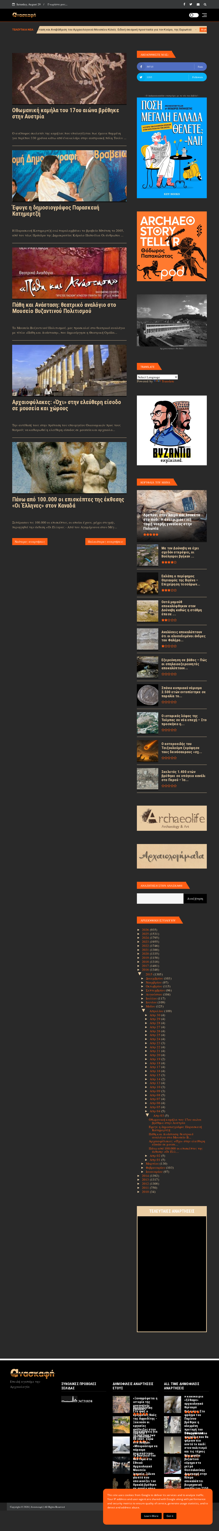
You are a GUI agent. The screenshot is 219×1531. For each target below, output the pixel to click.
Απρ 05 (155, 1107)
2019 (146, 957)
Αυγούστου (154, 994)
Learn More (151, 1516)
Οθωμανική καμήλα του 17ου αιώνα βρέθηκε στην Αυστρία (65, 113)
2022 (146, 945)
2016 (146, 969)
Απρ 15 (155, 1075)
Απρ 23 (155, 1043)
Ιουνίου (152, 1002)
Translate (168, 381)
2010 (146, 1191)
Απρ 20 (155, 1055)
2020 (146, 953)
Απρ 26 (155, 1031)
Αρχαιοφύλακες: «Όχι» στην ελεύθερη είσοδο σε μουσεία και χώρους (66, 405)
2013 (146, 1179)
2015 (150, 974)
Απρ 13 (155, 1083)
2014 (146, 1175)
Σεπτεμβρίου (156, 990)
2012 (146, 1183)
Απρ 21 (155, 1051)
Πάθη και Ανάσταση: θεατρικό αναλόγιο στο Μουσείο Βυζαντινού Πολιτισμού (64, 307)
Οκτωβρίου (154, 986)
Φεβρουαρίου (156, 1167)
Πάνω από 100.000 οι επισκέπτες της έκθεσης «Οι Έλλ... (176, 1150)
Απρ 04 (155, 1111)
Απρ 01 (155, 1159)
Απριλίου (156, 1011)
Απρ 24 (155, 1039)
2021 (146, 949)
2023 (146, 941)
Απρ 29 (155, 1019)
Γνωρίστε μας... (57, 4)
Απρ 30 (155, 1015)
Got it (170, 1516)
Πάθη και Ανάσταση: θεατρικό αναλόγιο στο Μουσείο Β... (171, 1135)
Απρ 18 (155, 1063)
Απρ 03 (159, 1115)
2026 (146, 929)
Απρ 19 (155, 1059)
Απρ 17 (155, 1067)
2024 (146, 937)
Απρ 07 (155, 1099)
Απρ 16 (155, 1071)
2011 (146, 1187)
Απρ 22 (155, 1047)
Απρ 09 (155, 1091)
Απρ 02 (155, 1155)
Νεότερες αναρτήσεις (30, 542)
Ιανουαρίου (155, 1171)
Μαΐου (151, 1006)
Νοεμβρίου (154, 982)
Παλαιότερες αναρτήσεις (105, 542)
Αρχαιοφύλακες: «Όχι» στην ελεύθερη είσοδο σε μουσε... (177, 1142)
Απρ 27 (155, 1027)
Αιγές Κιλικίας (144, 29)
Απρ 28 (155, 1023)
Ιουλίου (152, 998)
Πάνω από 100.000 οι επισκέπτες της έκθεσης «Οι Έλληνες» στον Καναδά (68, 502)
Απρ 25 (155, 1035)
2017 (146, 965)
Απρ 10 (155, 1087)
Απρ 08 (155, 1095)
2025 (146, 933)
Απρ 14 (155, 1079)
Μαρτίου (153, 1163)
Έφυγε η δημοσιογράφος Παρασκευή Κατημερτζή (55, 210)
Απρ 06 (155, 1103)
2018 (146, 961)
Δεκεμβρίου (155, 978)
